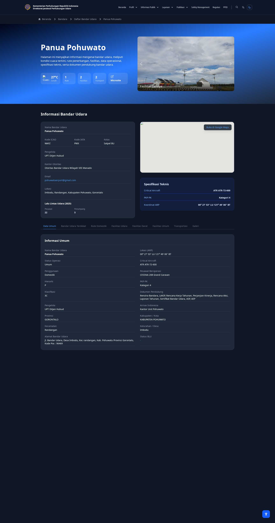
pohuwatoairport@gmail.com (60, 180)
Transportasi (180, 226)
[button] (141, 64)
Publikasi (180, 7)
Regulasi (216, 7)
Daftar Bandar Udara (85, 19)
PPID (225, 7)
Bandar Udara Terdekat (73, 226)
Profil (131, 7)
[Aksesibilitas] (266, 514)
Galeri (196, 226)
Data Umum (49, 226)
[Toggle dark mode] (249, 7)
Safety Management (200, 7)
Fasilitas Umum (161, 226)
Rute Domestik (98, 226)
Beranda (122, 7)
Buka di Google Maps (217, 127)
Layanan (166, 7)
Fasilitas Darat (140, 226)
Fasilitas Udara (119, 226)
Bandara (62, 19)
